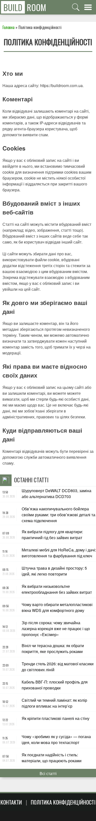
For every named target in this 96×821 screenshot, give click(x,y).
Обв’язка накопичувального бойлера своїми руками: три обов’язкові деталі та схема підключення (58, 514)
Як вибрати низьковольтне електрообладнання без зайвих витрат (57, 589)
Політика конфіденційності (63, 802)
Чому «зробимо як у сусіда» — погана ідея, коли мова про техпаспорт (56, 739)
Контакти (11, 802)
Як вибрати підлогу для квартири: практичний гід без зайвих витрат (52, 534)
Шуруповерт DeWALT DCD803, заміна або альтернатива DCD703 (56, 493)
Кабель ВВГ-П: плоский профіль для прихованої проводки (55, 685)
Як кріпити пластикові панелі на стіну (55, 718)
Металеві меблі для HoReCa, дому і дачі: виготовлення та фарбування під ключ (59, 553)
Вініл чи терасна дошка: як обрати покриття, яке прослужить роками (53, 648)
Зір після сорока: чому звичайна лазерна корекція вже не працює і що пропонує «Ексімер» (56, 628)
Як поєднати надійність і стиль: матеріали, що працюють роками (51, 757)
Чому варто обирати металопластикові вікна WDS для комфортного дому (57, 607)
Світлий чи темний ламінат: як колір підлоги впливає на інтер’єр (54, 703)
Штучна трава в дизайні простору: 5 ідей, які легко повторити (54, 571)
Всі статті (48, 773)
